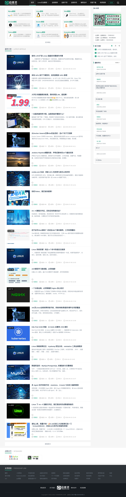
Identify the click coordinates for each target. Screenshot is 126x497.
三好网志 (19, 473)
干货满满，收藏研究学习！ (103, 135)
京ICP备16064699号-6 (77, 494)
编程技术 (84, 2)
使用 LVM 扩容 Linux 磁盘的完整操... (107, 53)
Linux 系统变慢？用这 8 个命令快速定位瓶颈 (48, 249)
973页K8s (99, 160)
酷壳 (6, 473)
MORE (117, 62)
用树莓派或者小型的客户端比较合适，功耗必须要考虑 (107, 87)
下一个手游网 (55, 476)
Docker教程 (11, 134)
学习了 (98, 148)
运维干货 (64, 2)
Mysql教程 (11, 366)
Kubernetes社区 (21, 476)
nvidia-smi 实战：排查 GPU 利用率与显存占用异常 (51, 172)
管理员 (36, 69)
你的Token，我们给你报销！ (42, 191)
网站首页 (43, 487)
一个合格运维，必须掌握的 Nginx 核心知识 (48, 288)
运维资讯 (74, 2)
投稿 (111, 2)
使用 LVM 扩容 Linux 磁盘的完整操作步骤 (47, 56)
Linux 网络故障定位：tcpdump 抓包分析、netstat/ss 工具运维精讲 (57, 346)
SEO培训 (42, 476)
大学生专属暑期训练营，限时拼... (107, 49)
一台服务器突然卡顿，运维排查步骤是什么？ (48, 114)
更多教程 (47, 42)
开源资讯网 (31, 473)
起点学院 (77, 473)
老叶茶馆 (7, 476)
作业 (110, 476)
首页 (32, 2)
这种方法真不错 (100, 74)
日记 (99, 478)
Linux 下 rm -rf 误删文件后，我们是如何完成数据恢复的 (52, 404)
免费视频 (103, 2)
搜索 (118, 3)
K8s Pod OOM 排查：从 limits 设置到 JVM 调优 (50, 327)
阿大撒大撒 (99, 99)
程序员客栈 (89, 473)
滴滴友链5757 (32, 478)
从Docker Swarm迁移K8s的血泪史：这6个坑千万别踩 (52, 133)
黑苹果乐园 (101, 473)
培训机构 (88, 476)
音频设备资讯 (44, 478)
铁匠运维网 (66, 473)
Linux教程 (11, 56)
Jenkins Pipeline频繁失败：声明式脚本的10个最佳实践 (52, 153)
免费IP (76, 478)
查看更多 (48, 444)
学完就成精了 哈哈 (101, 111)
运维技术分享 (12, 95)
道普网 (53, 473)
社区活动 (10, 192)
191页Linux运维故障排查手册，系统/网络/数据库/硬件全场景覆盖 (56, 308)
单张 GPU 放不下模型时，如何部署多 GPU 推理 (49, 75)
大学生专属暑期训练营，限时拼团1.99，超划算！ (50, 95)
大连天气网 (101, 476)
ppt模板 (19, 478)
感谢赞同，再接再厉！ (102, 123)
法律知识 (65, 478)
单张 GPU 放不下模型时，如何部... (106, 56)
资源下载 (93, 2)
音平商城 (54, 478)
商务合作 (73, 487)
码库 (110, 473)
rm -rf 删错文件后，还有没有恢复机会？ (46, 211)
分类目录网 (66, 476)
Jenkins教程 (11, 153)
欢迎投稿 (83, 487)
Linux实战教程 (42, 2)
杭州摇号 (77, 476)
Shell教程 (11, 231)
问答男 (88, 478)
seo (6, 478)
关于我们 (52, 487)
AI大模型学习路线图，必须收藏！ (44, 269)
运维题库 (55, 2)
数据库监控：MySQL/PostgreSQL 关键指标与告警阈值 (52, 366)
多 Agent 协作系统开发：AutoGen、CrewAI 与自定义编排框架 (55, 385)
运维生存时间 (44, 473)
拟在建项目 (31, 476)
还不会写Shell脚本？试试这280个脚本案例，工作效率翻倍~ (54, 230)
